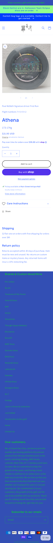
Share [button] (8, 211)
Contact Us (10, 431)
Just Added (10, 413)
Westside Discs (11, 363)
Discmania (9, 331)
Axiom (7, 313)
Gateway (9, 375)
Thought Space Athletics (16, 325)
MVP (7, 306)
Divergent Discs (12, 388)
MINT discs (10, 344)
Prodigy (8, 400)
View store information (15, 193)
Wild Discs (9, 356)
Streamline (10, 319)
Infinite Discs (11, 381)
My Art (7, 288)
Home (7, 425)
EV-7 (7, 394)
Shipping (5, 137)
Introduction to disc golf (16, 419)
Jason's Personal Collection (17, 406)
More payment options (26, 179)
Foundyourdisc (23, 542)
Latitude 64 (10, 369)
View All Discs (11, 300)
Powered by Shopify (33, 542)
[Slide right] (32, 98)
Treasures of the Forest (15, 294)
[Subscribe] (45, 520)
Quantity (5, 147)
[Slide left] (20, 98)
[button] (3, 28)
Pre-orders (9, 281)
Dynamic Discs (11, 350)
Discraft (8, 338)
